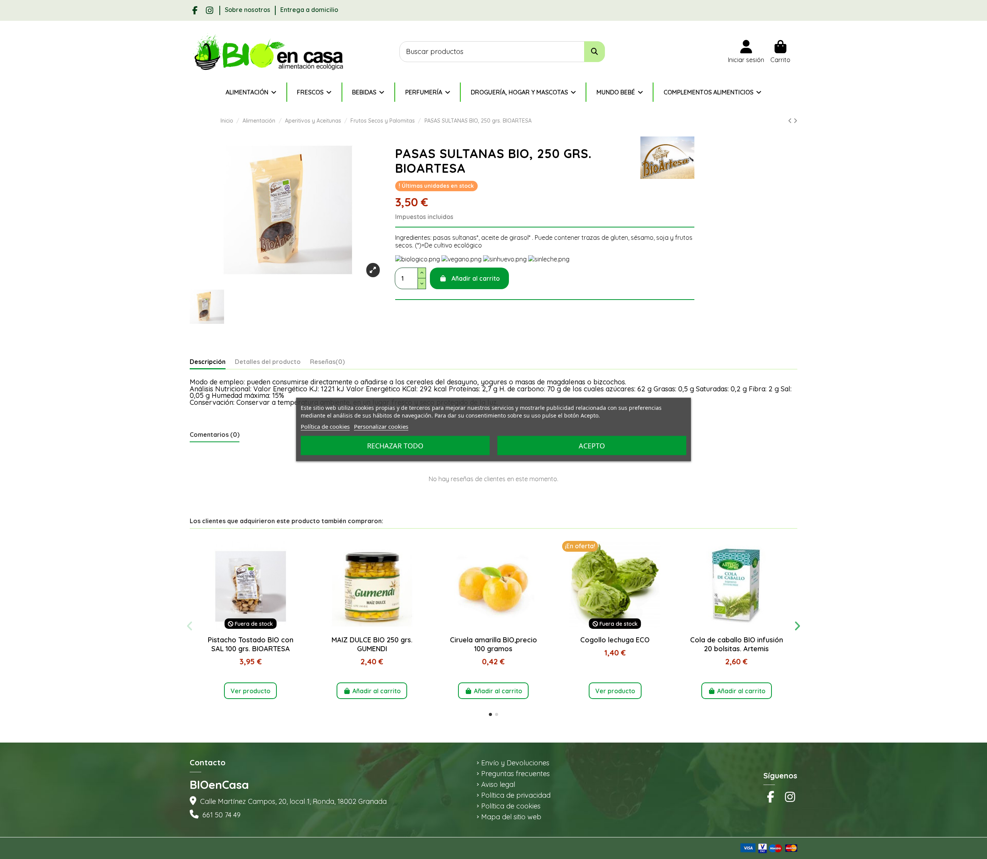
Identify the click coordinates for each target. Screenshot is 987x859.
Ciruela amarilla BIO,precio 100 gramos (493, 644)
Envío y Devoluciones (515, 763)
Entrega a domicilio (309, 9)
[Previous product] (790, 121)
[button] (490, 714)
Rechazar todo (395, 445)
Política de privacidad (516, 795)
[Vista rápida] (250, 629)
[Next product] (795, 121)
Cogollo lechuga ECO (615, 639)
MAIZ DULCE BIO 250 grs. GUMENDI (372, 644)
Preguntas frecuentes (515, 774)
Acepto (592, 445)
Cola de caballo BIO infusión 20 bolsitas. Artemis (736, 644)
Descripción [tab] (208, 362)
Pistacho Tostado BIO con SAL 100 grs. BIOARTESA (250, 644)
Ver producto (250, 691)
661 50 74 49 (221, 814)
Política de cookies (511, 806)
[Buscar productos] (594, 51)
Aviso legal (498, 784)
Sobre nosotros (248, 9)
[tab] (327, 364)
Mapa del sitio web (511, 817)
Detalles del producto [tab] (268, 362)
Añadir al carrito (475, 278)
